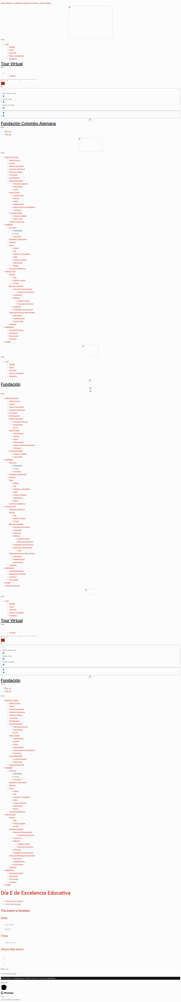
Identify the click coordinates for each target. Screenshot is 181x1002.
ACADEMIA (9, 225)
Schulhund (12, 324)
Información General (20, 184)
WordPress (51, 978)
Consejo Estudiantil (20, 216)
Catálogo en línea (24, 301)
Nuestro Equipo (14, 192)
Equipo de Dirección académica (24, 445)
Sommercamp (18, 321)
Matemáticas (17, 263)
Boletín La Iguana (19, 280)
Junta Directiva (18, 195)
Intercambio (17, 315)
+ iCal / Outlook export (13, 904)
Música (15, 266)
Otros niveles (13, 336)
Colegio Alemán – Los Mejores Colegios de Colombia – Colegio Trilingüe (26, 3)
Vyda (19, 550)
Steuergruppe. (18, 425)
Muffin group (19, 978)
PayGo (11, 50)
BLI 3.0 (15, 190)
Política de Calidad (15, 172)
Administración (18, 204)
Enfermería (17, 307)
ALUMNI (8, 342)
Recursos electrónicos (25, 304)
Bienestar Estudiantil (16, 286)
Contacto (12, 76)
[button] (90, 39)
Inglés (15, 257)
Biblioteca (16, 298)
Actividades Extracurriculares (23, 310)
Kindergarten (13, 333)
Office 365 (12, 53)
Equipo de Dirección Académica (24, 207)
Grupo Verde (17, 219)
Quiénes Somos (14, 160)
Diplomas (12, 242)
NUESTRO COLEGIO (11, 157)
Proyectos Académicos (17, 269)
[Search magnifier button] (3, 83)
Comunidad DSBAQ (15, 213)
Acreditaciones (14, 178)
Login (7, 44)
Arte (14, 251)
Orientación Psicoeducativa (22, 289)
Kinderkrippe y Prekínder (17, 574)
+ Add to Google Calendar (14, 901)
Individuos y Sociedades (21, 254)
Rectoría (16, 198)
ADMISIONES (9, 327)
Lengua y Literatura (20, 260)
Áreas (11, 245)
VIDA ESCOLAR (10, 271)
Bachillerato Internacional (18, 239)
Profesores (17, 210)
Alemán (16, 248)
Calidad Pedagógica (16, 181)
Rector (15, 201)
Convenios (13, 339)
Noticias (12, 274)
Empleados (13, 59)
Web (14, 277)
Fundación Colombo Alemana (28, 123)
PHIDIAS (12, 47)
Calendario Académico (17, 509)
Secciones (12, 228)
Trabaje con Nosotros (16, 222)
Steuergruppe (18, 187)
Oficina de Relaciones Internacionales (22, 312)
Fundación (10, 384)
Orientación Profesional (26, 292)
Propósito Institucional (17, 169)
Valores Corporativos (16, 166)
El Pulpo (16, 283)
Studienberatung (19, 318)
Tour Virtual (12, 63)
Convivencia (17, 295)
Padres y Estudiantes (16, 56)
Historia (12, 163)
